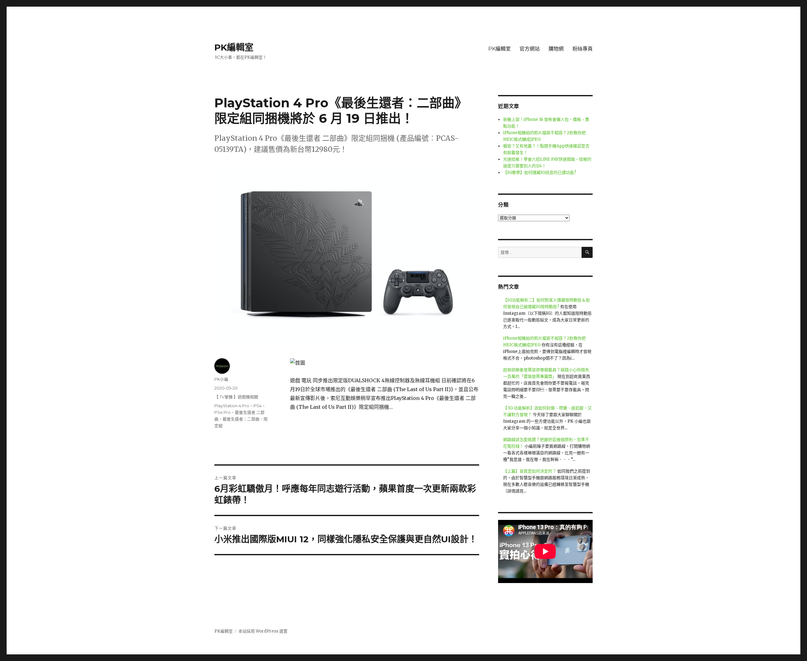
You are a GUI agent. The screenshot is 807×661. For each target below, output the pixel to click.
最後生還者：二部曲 (241, 418)
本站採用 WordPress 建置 (262, 631)
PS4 (257, 405)
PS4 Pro (222, 412)
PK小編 (221, 379)
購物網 (556, 49)
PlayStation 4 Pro (231, 405)
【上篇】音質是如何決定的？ (529, 471)
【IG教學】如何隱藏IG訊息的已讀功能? (539, 172)
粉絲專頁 (582, 49)
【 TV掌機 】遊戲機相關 (236, 396)
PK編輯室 (233, 47)
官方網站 (530, 49)
